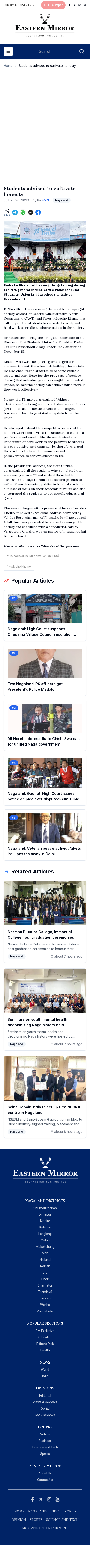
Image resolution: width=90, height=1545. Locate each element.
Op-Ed (45, 1408)
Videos (45, 1434)
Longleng (45, 1234)
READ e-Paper (53, 5)
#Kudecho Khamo (19, 566)
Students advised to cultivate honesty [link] (47, 66)
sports (36, 1520)
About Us (45, 1473)
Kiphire (45, 1221)
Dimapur (45, 1214)
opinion (19, 1520)
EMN (45, 200)
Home (8, 66)
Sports (45, 1454)
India (45, 1376)
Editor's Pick (45, 1344)
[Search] (81, 51)
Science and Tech (45, 1447)
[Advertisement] (45, 131)
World (45, 1369)
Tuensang (45, 1298)
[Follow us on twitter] (74, 5)
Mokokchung (45, 1247)
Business (45, 1441)
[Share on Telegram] (15, 212)
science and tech (62, 1520)
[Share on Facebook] (38, 212)
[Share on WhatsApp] (23, 212)
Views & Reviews (45, 1402)
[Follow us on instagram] (79, 5)
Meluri (45, 1240)
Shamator (45, 1285)
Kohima (45, 1227)
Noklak (45, 1266)
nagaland (37, 1511)
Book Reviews (45, 1415)
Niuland (45, 1259)
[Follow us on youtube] (85, 5)
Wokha (45, 1305)
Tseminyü (45, 1292)
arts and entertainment (45, 1528)
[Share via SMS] (30, 212)
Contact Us (45, 1480)
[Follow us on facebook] (69, 5)
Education (45, 1337)
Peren (45, 1272)
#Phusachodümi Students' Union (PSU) (33, 556)
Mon (45, 1253)
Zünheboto (45, 1311)
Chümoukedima (45, 1208)
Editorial (45, 1395)
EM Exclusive (45, 1331)
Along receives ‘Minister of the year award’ (51, 546)
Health (45, 1350)
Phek (45, 1279)
